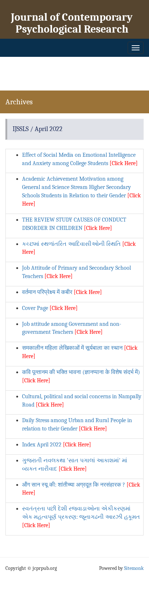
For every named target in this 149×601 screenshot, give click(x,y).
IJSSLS (21, 129)
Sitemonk (134, 568)
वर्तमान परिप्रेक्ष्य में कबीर (62, 292)
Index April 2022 (56, 444)
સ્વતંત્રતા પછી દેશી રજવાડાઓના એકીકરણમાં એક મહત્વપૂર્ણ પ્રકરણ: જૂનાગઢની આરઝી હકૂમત (81, 517)
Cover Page (50, 308)
